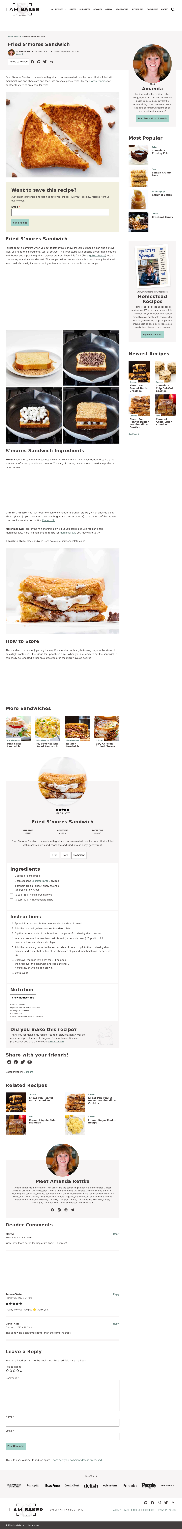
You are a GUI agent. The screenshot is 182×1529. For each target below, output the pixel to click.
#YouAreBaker (56, 1041)
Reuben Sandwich (72, 745)
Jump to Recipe (19, 61)
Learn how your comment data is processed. (77, 1460)
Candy (108, 9)
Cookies (97, 9)
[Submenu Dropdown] (65, 9)
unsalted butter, (41, 880)
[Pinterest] (145, 1502)
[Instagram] (159, 1502)
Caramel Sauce (162, 194)
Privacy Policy (167, 1510)
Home (10, 36)
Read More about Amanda (152, 118)
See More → (134, 434)
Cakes (73, 9)
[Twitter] (166, 1502)
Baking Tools (132, 1510)
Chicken (99, 740)
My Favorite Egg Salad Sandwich (47, 745)
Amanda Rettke (26, 51)
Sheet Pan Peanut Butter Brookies (41, 1099)
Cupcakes (84, 9)
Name (10, 1416)
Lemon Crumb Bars (161, 174)
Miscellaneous (13, 740)
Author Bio (137, 9)
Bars (31, 1116)
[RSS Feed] (172, 1502)
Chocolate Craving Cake (160, 152)
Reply (116, 1234)
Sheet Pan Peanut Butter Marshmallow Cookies (102, 1100)
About (164, 9)
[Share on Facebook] (32, 62)
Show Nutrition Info (23, 997)
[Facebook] (152, 1502)
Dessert (18, 36)
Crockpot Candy (162, 217)
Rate (65, 855)
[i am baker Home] (22, 9)
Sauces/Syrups (158, 191)
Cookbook (152, 9)
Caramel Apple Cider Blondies (43, 1121)
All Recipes (57, 9)
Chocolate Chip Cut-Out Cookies (164, 388)
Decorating (122, 9)
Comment (79, 855)
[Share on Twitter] (45, 62)
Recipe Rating (13, 1366)
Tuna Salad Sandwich (14, 745)
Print (54, 855)
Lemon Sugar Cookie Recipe (102, 1121)
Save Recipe (20, 222)
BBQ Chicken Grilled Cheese (105, 745)
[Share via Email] (51, 62)
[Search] (172, 9)
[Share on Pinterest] (39, 62)
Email (15, 206)
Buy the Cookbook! (152, 334)
